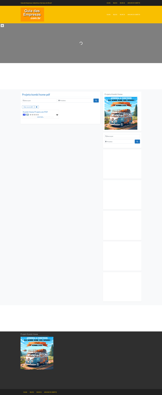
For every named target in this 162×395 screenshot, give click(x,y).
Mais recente (28, 107)
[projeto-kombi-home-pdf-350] (121, 113)
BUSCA (122, 3)
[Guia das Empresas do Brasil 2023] (32, 14)
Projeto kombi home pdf (36, 94)
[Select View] (36, 106)
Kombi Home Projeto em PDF (35, 112)
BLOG (115, 3)
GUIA (108, 3)
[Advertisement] (57, 76)
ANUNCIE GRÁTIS (134, 3)
